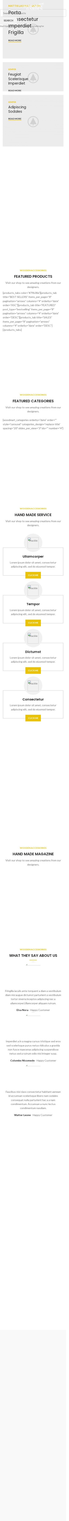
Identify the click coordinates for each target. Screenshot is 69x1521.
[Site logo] (33, 6)
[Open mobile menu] (7, 7)
